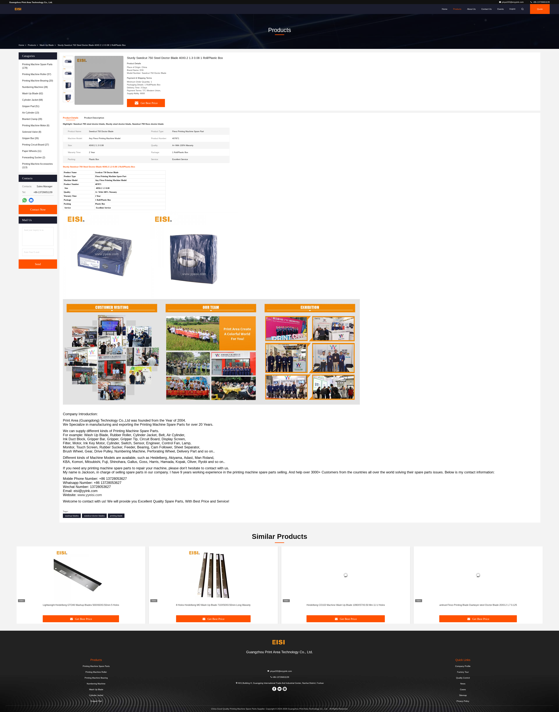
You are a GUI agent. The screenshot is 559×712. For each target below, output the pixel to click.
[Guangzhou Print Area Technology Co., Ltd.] (18, 9)
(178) (37, 66)
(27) (35, 144)
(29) (32, 119)
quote (540, 9)
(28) (35, 87)
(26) (30, 138)
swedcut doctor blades (94, 516)
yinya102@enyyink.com (513, 2)
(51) (30, 106)
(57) (36, 74)
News (462, 683)
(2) (33, 157)
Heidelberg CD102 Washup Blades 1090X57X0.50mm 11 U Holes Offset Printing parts (478, 605)
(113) (37, 166)
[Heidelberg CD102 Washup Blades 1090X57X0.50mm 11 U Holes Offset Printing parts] (478, 575)
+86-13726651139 (541, 2)
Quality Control (463, 678)
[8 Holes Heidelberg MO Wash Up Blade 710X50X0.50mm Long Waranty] (81, 575)
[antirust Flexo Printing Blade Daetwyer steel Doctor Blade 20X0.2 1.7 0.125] (346, 575)
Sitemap (463, 695)
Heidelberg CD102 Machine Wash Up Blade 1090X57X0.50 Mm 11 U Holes (213, 605)
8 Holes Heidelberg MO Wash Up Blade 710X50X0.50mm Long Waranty (81, 605)
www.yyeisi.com (89, 495)
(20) (37, 80)
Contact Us (486, 9)
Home (444, 9)
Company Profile (462, 666)
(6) (35, 125)
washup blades (72, 516)
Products (457, 9)
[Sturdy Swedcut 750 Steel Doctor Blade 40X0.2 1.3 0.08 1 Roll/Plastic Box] (99, 80)
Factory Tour (463, 672)
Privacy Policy (463, 701)
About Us (471, 9)
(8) (31, 132)
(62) (32, 93)
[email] (31, 200)
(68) (32, 100)
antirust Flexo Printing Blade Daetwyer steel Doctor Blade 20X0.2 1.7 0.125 (345, 605)
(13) (30, 112)
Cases (463, 689)
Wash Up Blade (47, 45)
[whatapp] (25, 200)
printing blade (116, 516)
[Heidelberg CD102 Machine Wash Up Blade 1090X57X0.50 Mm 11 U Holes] (213, 575)
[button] (68, 101)
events (500, 9)
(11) (31, 151)
